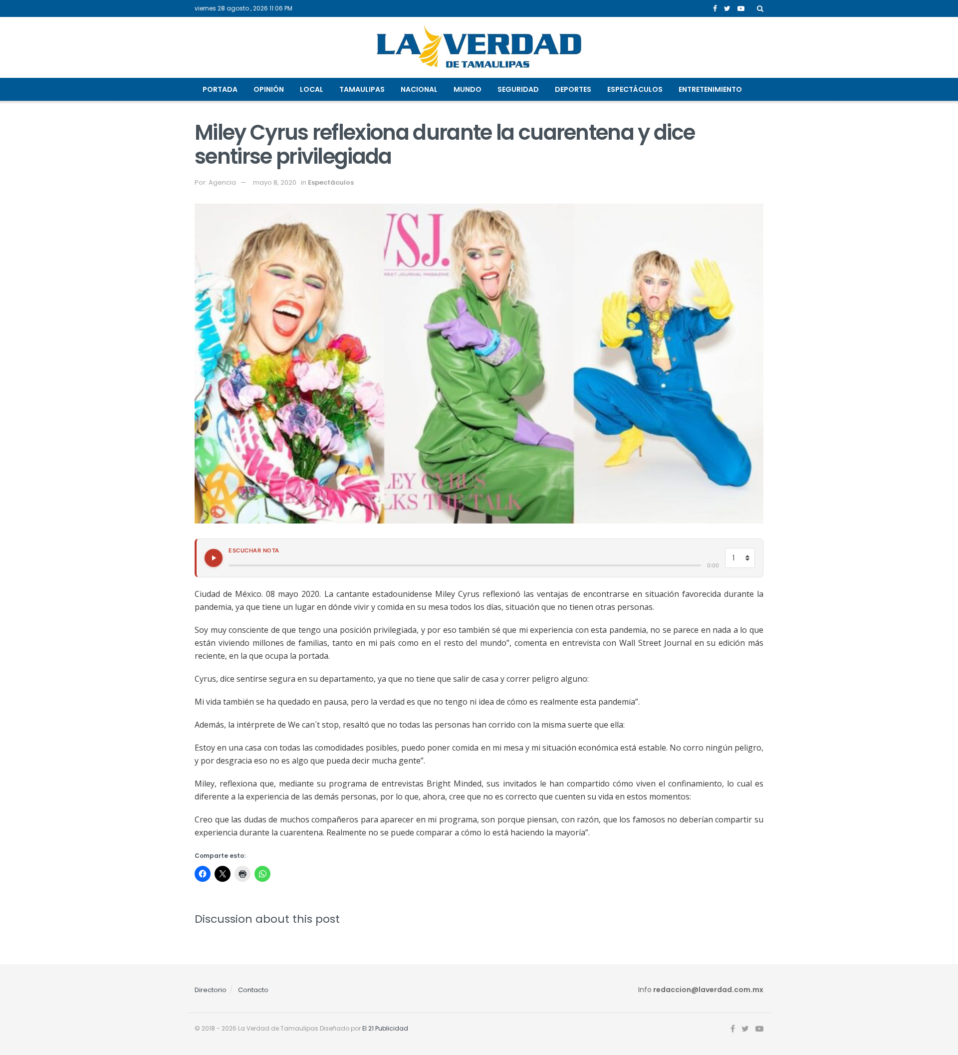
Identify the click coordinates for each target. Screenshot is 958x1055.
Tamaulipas (362, 89)
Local (311, 89)
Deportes (573, 89)
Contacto (253, 990)
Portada (220, 89)
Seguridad (518, 89)
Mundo (467, 89)
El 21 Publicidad (385, 1028)
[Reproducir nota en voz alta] (214, 558)
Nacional (419, 89)
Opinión (268, 89)
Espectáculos (635, 89)
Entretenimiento (710, 89)
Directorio (211, 990)
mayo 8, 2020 (274, 182)
